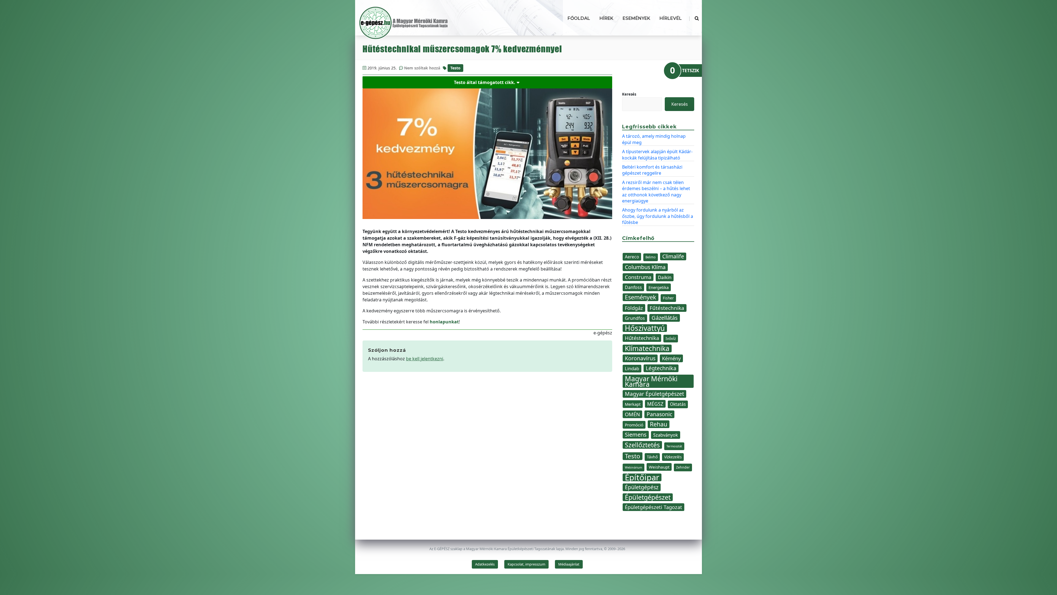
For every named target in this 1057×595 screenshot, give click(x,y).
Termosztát (674, 446)
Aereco (632, 257)
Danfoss (633, 287)
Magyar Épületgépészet (654, 393)
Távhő (652, 456)
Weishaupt (659, 467)
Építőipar (642, 477)
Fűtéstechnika (667, 307)
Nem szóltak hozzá (422, 68)
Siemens (636, 434)
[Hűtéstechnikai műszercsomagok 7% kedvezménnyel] (487, 153)
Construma (638, 277)
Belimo (650, 257)
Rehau (658, 424)
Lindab (632, 369)
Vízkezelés (673, 457)
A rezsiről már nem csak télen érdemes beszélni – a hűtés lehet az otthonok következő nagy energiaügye (656, 191)
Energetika (659, 287)
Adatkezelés (485, 564)
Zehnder (683, 467)
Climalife (673, 256)
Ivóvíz (671, 338)
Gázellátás (665, 317)
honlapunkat (444, 322)
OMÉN (632, 414)
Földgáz (634, 308)
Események (636, 18)
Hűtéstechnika (642, 337)
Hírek (606, 18)
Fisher (668, 298)
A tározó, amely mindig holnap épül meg (654, 139)
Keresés (629, 94)
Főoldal (579, 18)
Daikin (664, 277)
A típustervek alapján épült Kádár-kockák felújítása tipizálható (657, 154)
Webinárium (633, 467)
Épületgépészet (648, 497)
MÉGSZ (655, 404)
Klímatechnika (647, 348)
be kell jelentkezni (424, 359)
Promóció (634, 425)
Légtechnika (661, 368)
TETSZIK (690, 70)
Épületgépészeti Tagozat (653, 507)
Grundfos (635, 318)
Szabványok (665, 435)
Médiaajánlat (568, 564)
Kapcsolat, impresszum (526, 564)
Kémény (671, 358)
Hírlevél (671, 18)
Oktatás (678, 404)
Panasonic (659, 414)
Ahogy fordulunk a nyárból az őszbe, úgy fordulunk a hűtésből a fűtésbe (657, 216)
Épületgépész (641, 487)
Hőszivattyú (645, 328)
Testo (455, 68)
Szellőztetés (642, 445)
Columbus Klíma (645, 267)
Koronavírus (640, 358)
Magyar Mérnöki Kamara (651, 381)
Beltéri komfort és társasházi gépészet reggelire (652, 170)
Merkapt (633, 404)
